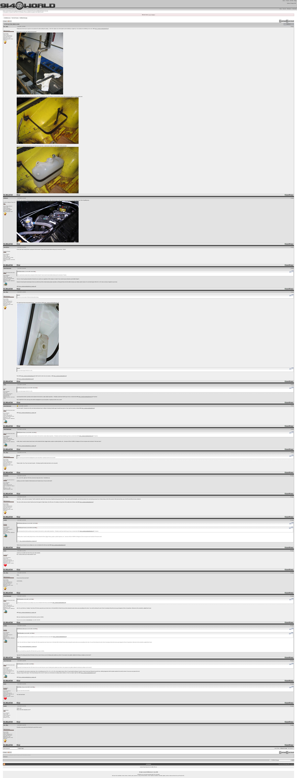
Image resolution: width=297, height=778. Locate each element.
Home (284, 0)
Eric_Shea (5, 26)
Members (289, 8)
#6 (293, 384)
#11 (293, 496)
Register (153, 14)
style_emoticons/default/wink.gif (86, 502)
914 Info (291, 0)
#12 (293, 520)
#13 (293, 550)
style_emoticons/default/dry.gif (60, 376)
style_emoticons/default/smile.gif (85, 396)
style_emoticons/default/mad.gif (27, 376)
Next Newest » (291, 748)
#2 (293, 198)
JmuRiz (5, 520)
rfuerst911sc (6, 247)
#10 (293, 475)
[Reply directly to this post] (291, 194)
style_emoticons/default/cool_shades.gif (27, 286)
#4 (293, 268)
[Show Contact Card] (8, 194)
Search (284, 8)
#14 (293, 572)
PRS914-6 (5, 198)
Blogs (295, 0)
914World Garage (23, 18)
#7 (293, 405)
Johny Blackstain (7, 268)
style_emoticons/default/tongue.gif (26, 379)
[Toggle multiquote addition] (287, 194)
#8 (293, 429)
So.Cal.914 (5, 475)
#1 (293, 26)
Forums (287, 0)
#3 (293, 247)
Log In (150, 14)
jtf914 (4, 384)
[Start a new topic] (290, 752)
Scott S (5, 706)
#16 (293, 625)
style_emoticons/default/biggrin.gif (51, 302)
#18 (293, 683)
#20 (293, 725)
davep (4, 550)
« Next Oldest (276, 748)
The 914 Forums (15, 18)
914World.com (7, 18)
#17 (293, 660)
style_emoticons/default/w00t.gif (101, 28)
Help (281, 8)
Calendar (295, 8)
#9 (293, 452)
